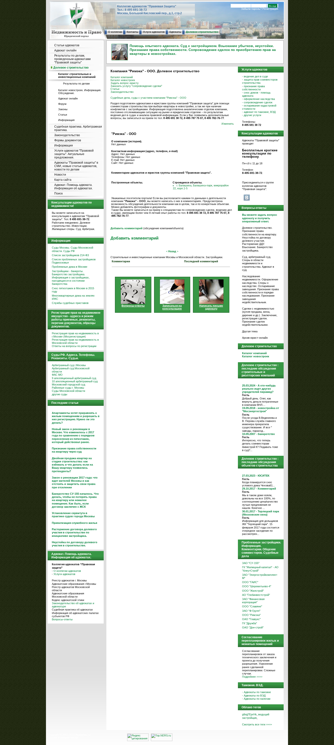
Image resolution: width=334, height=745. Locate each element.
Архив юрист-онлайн (255, 337)
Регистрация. (270, 8)
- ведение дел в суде (255, 76)
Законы (62, 109)
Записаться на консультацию (172, 307)
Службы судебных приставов (70, 302)
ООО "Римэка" (251, 614)
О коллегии (115, 31)
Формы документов (67, 140)
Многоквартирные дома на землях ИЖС (73, 297)
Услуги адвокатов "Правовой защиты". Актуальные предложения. (74, 154)
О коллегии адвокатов (67, 570)
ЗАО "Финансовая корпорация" (253, 601)
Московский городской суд (68, 384)
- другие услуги (251, 115)
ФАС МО (57, 374)
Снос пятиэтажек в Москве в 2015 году (73, 290)
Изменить (228, 123)
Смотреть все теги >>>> (257, 724)
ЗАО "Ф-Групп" (251, 610)
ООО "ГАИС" (250, 582)
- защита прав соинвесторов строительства (260, 81)
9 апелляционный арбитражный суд (74, 378)
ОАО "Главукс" (251, 619)
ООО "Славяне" (252, 606)
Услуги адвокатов (154, 31)
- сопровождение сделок (257, 102)
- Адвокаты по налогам (256, 698)
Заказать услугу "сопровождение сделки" (136, 85)
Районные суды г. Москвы (68, 387)
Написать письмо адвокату (211, 307)
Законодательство (67, 135)
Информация (66, 120)
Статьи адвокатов (66, 45)
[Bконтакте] (247, 197)
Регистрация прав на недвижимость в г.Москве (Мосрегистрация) (75, 335)
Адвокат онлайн (65, 50)
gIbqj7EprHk (249, 714)
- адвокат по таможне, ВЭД (259, 111)
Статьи (62, 114)
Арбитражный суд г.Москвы (69, 365)
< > (172, 251)
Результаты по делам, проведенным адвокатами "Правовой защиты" (72, 59)
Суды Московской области (68, 390)
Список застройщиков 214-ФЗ (70, 255)
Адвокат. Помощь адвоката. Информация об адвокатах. (73, 186)
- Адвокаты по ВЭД (254, 695)
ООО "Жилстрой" (253, 590)
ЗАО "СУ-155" (250, 563)
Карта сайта (62, 179)
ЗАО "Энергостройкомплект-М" (260, 576)
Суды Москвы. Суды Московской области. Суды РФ (72, 249)
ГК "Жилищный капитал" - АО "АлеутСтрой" (260, 569)
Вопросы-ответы (62, 619)
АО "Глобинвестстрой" (256, 594)
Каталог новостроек (123, 80)
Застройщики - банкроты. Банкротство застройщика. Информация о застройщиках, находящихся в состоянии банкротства (70, 278)
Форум (62, 103)
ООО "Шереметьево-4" (256, 586)
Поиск (58, 193)
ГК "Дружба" (249, 623)
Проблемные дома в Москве (69, 266)
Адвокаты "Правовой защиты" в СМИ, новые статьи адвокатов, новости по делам (76, 166)
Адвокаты (175, 31)
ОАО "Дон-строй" (253, 627)
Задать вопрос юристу (125, 83)
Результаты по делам (76, 83)
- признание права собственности (253, 88)
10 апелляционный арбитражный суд (75, 381)
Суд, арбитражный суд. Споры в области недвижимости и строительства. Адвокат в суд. (258, 263)
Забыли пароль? (251, 8)
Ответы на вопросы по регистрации (74, 346)
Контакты (132, 31)
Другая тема (249, 331)
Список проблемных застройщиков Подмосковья (74, 261)
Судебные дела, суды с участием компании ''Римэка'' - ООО (148, 97)
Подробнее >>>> (252, 676)
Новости (60, 174)
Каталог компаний (122, 77)
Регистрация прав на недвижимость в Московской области (75, 341)
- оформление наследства (258, 98)
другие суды (59, 394)
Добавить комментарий (134, 238)
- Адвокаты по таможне (256, 692)
